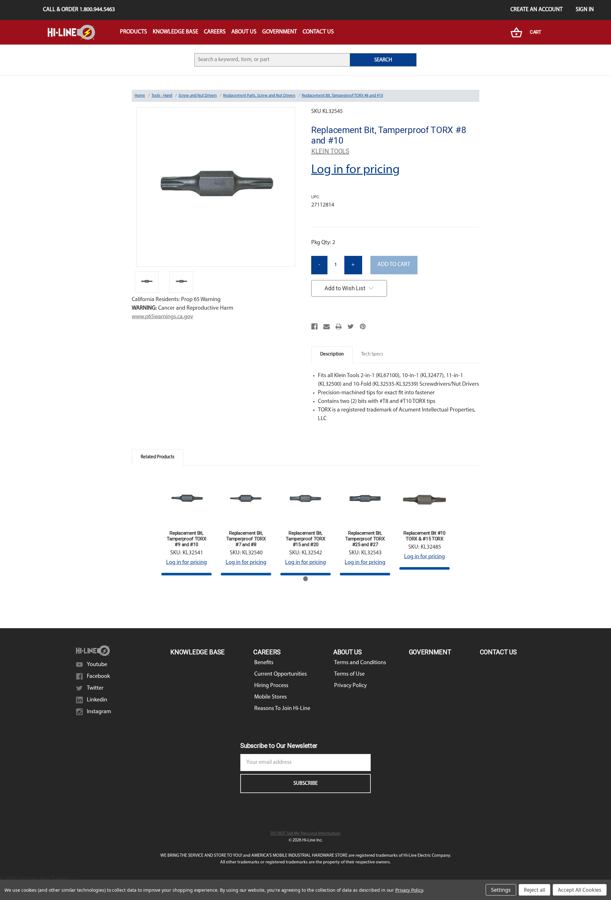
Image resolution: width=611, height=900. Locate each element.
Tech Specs (372, 354)
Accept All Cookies (579, 889)
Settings (501, 889)
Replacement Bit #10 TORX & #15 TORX (424, 536)
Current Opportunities (280, 674)
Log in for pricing (355, 170)
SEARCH (383, 60)
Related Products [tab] (157, 457)
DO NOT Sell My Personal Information (305, 833)
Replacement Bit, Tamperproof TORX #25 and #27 (364, 538)
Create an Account (536, 10)
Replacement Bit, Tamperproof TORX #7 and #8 (245, 538)
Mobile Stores (270, 697)
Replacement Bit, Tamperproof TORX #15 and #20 (305, 538)
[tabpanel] (186, 524)
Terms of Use (349, 674)
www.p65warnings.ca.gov (162, 317)
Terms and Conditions (360, 663)
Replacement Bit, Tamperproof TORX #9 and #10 (186, 538)
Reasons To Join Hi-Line (282, 709)
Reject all (534, 889)
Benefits (263, 663)
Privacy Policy (350, 686)
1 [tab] (305, 578)
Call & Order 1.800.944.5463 (79, 10)
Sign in (585, 10)
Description (332, 354)
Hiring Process (271, 686)
